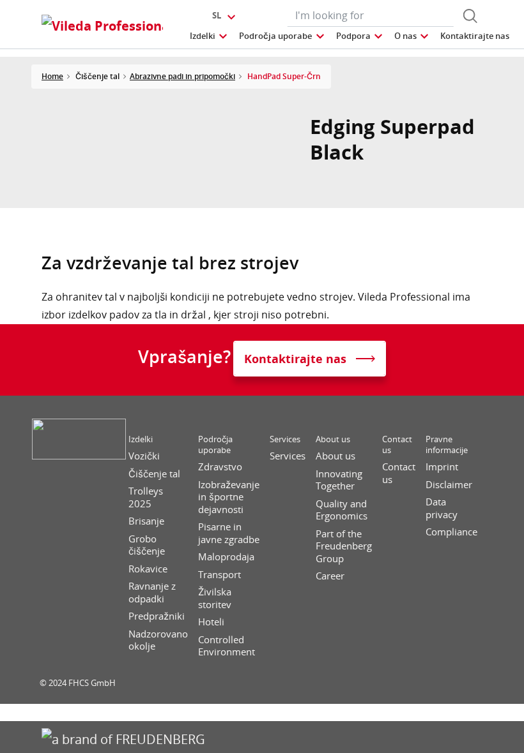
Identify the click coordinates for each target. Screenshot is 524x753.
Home (52, 76)
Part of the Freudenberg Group (344, 546)
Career (330, 576)
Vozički (144, 456)
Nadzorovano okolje (158, 640)
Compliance (451, 532)
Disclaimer (449, 485)
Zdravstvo (220, 467)
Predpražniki (156, 616)
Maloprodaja (226, 557)
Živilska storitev (214, 598)
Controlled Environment (226, 646)
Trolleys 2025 (145, 497)
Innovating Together (339, 480)
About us (333, 439)
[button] (209, 36)
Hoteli (211, 622)
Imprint (442, 467)
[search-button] (470, 16)
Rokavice (147, 569)
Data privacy (442, 508)
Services (285, 439)
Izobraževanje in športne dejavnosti (228, 497)
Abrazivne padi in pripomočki (182, 76)
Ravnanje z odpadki (152, 592)
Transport (219, 575)
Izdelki (140, 439)
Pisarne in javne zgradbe (228, 533)
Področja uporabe (215, 445)
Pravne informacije (447, 445)
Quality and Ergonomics (341, 510)
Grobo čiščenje (146, 545)
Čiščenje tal (154, 474)
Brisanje (146, 521)
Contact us (397, 445)
